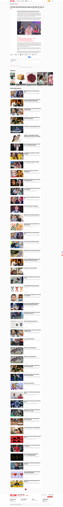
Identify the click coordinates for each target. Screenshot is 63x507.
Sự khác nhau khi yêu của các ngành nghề (31, 427)
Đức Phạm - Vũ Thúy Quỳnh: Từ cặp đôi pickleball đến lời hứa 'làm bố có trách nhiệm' (32, 136)
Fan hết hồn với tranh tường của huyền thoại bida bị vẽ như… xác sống (32, 410)
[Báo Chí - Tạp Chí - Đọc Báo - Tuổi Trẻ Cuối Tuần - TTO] (21, 495)
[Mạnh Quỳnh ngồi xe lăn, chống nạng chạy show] (17, 94)
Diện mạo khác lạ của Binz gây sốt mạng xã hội (32, 198)
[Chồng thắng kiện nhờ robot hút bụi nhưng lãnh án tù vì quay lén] (17, 421)
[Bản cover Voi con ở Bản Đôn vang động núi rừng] (17, 395)
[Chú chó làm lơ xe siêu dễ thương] (17, 271)
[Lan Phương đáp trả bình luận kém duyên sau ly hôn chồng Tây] (17, 191)
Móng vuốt (23, 54)
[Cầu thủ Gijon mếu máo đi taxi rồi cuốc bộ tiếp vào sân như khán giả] (17, 377)
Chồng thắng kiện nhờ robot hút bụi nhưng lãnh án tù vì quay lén (31, 419)
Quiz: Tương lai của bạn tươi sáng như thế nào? (20, 84)
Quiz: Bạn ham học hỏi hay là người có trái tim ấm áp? (32, 437)
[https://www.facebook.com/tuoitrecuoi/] (49, 494)
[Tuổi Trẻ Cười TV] (62, 255)
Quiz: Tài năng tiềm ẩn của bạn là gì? (30, 321)
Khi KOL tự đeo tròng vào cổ (29, 383)
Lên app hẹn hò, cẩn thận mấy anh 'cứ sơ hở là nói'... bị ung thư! (32, 295)
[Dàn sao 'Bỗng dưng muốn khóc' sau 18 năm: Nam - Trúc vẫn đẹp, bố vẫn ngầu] (17, 147)
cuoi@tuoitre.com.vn (24, 500)
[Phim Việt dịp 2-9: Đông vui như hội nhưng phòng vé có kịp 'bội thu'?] (17, 120)
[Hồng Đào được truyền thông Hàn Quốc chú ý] (17, 129)
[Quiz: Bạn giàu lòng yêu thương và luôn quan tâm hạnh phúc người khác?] (17, 474)
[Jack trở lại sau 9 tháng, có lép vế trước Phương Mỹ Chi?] (17, 173)
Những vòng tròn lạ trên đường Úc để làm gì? (32, 250)
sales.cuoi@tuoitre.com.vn (13, 501)
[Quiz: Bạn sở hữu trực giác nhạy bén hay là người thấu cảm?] (17, 226)
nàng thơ (18, 54)
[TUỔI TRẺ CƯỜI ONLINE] (13, 495)
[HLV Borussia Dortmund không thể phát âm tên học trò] (17, 483)
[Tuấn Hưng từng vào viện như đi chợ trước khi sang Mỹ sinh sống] (17, 111)
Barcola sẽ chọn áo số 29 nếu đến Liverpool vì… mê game (32, 446)
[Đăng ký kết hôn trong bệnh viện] (42, 78)
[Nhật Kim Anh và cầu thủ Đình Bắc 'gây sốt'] (17, 218)
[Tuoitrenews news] (27, 495)
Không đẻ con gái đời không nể (30, 347)
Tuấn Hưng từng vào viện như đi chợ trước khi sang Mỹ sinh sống (32, 109)
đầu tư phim (35, 54)
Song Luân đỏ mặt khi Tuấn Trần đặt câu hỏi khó (25, 39)
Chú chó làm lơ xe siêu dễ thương (30, 268)
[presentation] (10, 78)
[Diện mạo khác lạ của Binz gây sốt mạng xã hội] (17, 200)
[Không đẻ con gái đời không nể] (17, 350)
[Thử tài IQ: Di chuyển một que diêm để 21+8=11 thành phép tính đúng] (17, 457)
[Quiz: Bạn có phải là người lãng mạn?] (31, 78)
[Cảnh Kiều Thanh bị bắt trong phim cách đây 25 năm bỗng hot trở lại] (17, 182)
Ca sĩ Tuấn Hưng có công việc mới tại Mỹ (31, 161)
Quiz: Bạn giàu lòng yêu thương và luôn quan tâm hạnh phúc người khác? (32, 472)
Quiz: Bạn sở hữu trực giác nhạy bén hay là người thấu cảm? (31, 224)
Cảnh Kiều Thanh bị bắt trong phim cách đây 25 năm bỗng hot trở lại (32, 180)
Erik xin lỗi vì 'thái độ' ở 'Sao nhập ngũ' (31, 206)
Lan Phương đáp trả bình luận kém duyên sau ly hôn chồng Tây (32, 189)
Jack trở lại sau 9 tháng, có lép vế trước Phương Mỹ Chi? (31, 171)
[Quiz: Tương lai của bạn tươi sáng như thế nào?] (20, 78)
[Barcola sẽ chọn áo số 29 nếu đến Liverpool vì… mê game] (17, 448)
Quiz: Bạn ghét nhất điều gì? (29, 338)
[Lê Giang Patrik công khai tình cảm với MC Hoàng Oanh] (17, 156)
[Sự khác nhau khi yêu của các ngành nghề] (17, 430)
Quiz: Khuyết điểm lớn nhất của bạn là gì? (31, 285)
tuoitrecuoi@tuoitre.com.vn (35, 500)
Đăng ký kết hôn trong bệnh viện (41, 84)
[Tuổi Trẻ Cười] (52, 494)
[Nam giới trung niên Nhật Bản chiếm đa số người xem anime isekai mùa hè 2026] (17, 306)
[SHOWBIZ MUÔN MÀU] (31, 4)
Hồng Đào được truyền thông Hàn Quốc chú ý (32, 126)
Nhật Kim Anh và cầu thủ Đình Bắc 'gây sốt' (31, 214)
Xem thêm (26, 489)
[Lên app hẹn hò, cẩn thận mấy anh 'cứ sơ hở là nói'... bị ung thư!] (17, 297)
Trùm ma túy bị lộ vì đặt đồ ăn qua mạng (31, 241)
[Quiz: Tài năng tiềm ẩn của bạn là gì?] (17, 324)
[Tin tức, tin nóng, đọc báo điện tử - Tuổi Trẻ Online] (18, 495)
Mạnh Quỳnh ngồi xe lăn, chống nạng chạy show (31, 91)
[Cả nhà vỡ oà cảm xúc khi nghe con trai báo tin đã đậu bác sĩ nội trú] (17, 315)
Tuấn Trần (28, 14)
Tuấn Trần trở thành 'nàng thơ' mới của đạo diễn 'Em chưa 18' (26, 38)
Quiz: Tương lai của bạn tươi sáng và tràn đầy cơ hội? (32, 401)
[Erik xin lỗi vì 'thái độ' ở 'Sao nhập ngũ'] (17, 209)
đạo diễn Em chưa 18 (29, 54)
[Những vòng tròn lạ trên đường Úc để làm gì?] (17, 253)
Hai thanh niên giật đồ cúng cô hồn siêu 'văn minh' (32, 277)
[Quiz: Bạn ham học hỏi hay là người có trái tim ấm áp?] (17, 439)
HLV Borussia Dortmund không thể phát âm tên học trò (32, 481)
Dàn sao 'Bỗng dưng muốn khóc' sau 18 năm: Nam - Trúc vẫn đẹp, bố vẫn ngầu (32, 145)
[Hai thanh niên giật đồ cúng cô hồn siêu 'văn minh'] (17, 280)
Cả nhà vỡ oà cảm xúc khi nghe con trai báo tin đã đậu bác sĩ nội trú (32, 313)
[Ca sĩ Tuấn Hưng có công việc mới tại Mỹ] (17, 164)
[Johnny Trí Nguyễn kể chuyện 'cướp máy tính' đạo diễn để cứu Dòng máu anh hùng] (17, 102)
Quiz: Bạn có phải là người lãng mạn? (31, 84)
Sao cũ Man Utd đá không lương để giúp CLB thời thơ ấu (32, 463)
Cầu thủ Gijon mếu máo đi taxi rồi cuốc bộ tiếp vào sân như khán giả (31, 375)
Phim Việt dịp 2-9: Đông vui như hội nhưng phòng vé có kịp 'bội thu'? (31, 118)
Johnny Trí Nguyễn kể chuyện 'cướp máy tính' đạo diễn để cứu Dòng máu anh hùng (32, 100)
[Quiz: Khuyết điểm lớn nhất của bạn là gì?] (17, 288)
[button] (30, 1)
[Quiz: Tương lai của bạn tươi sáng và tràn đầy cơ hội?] (17, 404)
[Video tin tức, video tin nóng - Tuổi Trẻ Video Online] (24, 495)
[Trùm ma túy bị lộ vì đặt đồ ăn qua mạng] (17, 244)
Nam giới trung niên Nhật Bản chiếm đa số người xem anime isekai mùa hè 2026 (31, 304)
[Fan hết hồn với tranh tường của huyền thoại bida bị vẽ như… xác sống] (17, 412)
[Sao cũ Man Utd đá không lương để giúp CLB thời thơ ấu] (17, 466)
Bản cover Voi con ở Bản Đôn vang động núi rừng (32, 393)
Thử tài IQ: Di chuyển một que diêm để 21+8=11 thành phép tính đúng (31, 455)
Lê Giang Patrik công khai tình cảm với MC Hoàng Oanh (31, 153)
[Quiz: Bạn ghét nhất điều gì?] (17, 342)
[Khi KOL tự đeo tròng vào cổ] (17, 386)
